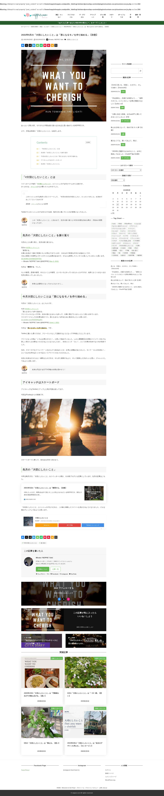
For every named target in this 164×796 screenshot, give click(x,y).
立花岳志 (115, 255)
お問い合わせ (103, 788)
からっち (34, 186)
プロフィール (80, 788)
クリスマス (132, 231)
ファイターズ (124, 238)
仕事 (138, 245)
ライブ (136, 243)
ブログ (115, 240)
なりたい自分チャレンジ (120, 226)
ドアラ (126, 236)
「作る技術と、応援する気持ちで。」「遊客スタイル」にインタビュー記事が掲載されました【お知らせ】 (126, 274)
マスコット (127, 243)
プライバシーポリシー (91, 788)
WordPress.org (110, 780)
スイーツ (122, 233)
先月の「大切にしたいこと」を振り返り (54, 152)
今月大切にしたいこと (30, 543)
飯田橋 (140, 255)
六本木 (123, 248)
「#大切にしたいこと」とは (50, 149)
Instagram (64, 574)
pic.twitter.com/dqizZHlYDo (31, 258)
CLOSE (88, 142)
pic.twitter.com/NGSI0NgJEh (31, 320)
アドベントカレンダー (119, 228)
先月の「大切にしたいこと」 (50, 164)
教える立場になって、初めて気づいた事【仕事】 (126, 280)
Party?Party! (25, 770)
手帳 (127, 250)
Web (120, 223)
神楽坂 (133, 253)
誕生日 (123, 255)
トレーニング (117, 236)
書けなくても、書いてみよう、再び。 (123, 283)
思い (121, 250)
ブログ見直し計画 (125, 240)
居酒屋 (115, 250)
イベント (132, 228)
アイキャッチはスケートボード (51, 160)
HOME (59, 788)
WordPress (128, 223)
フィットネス (136, 238)
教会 (114, 253)
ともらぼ (138, 223)
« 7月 (112, 213)
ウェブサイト (42, 574)
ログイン (108, 770)
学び (136, 248)
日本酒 (126, 253)
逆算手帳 (131, 255)
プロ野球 (137, 240)
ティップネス (133, 233)
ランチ (115, 245)
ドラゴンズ (135, 236)
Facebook (55, 574)
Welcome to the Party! (69, 788)
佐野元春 (115, 248)
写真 (130, 248)
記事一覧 (55, 569)
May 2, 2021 (54, 261)
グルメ (115, 233)
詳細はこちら (42, 569)
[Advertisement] (127, 46)
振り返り (43, 543)
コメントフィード (110, 776)
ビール (115, 238)
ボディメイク (117, 243)
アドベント (134, 226)
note (114, 223)
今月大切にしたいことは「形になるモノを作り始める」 (59, 156)
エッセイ (115, 231)
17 (118, 204)
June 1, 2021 (54, 322)
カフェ (123, 231)
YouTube (73, 574)
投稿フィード (109, 773)
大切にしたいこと (72, 39)
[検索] (140, 70)
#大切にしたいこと (44, 184)
